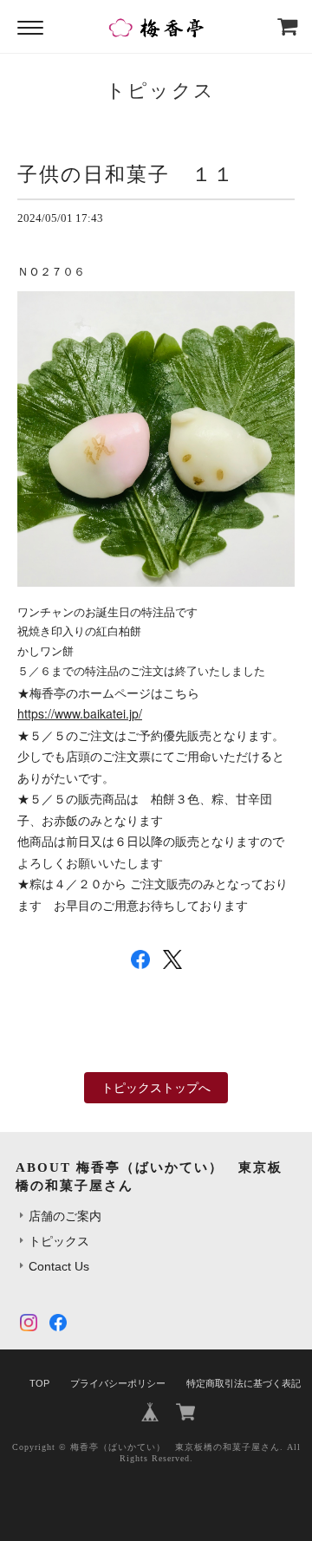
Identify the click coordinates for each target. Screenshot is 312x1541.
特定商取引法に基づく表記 (243, 1383)
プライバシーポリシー (118, 1383)
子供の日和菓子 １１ (126, 174)
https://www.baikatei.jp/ (79, 713)
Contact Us (59, 1266)
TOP (39, 1383)
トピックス (59, 1241)
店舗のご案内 (65, 1216)
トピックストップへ (156, 1088)
